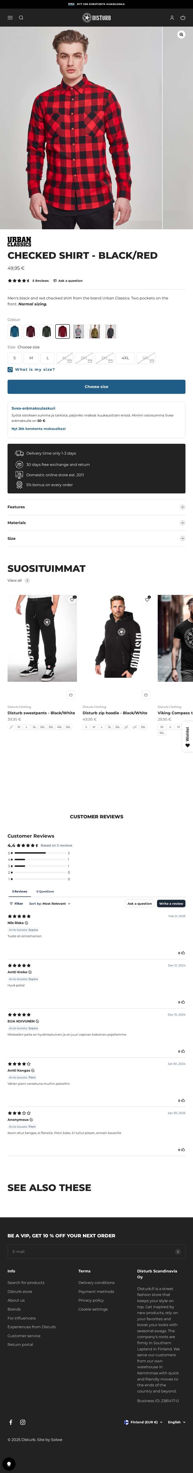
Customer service (24, 1336)
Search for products (26, 1282)
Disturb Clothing (19, 707)
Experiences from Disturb (32, 1327)
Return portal (20, 1344)
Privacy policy (91, 1300)
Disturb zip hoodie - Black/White (115, 713)
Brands (14, 1309)
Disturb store (20, 1291)
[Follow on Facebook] (11, 1422)
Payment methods (96, 1291)
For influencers (22, 1318)
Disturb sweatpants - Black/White (41, 713)
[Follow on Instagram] (23, 1422)
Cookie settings (93, 1309)
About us (16, 1300)
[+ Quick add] (71, 694)
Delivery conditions (96, 1282)
